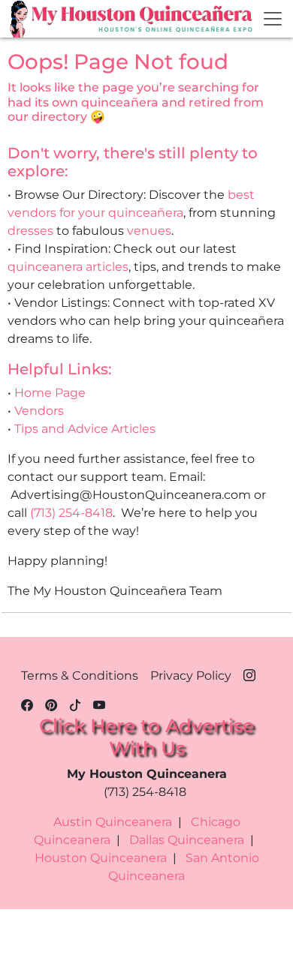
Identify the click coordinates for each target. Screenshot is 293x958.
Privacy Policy (190, 675)
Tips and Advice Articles (85, 429)
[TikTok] (75, 703)
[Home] (20, 19)
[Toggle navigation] (272, 19)
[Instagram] (249, 673)
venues (149, 231)
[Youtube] (99, 703)
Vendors (39, 411)
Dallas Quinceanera (186, 840)
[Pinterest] (51, 703)
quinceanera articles (68, 267)
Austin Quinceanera (112, 822)
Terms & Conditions (79, 675)
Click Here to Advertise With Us (146, 736)
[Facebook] (27, 703)
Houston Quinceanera (101, 858)
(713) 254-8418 (71, 513)
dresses (30, 231)
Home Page (50, 393)
